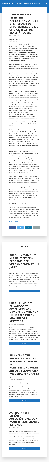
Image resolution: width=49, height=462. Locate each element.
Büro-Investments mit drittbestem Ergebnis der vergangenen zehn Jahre (24, 261)
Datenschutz (41, 3)
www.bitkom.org (13, 221)
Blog (24, 3)
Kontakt (28, 3)
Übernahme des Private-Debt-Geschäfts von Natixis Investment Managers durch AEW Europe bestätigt (23, 312)
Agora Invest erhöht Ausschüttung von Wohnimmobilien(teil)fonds (24, 419)
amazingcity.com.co (8, 3)
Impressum (34, 3)
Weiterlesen (24, 343)
